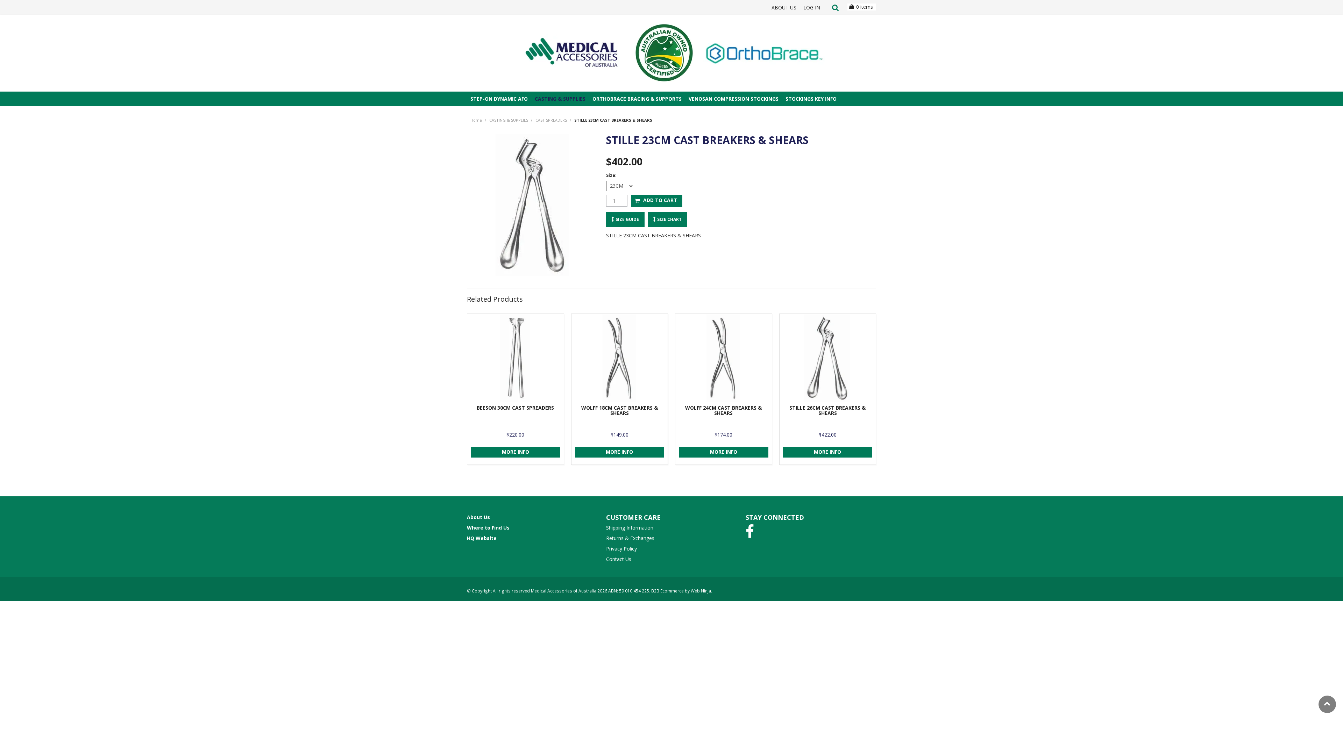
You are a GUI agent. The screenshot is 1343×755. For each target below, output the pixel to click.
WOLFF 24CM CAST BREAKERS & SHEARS (723, 410)
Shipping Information (629, 527)
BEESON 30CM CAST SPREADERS (515, 407)
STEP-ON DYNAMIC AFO (499, 98)
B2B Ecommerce (667, 591)
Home (476, 120)
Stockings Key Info (811, 98)
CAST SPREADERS (551, 120)
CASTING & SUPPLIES (560, 98)
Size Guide (627, 219)
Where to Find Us (488, 527)
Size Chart (669, 219)
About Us (784, 7)
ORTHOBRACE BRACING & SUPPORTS (637, 98)
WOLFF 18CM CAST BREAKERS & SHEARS (619, 410)
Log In (811, 7)
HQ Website (482, 538)
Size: (611, 175)
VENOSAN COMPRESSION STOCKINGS (734, 98)
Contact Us (618, 559)
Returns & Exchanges (630, 538)
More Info (515, 451)
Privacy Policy (621, 548)
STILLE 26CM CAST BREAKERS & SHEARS (827, 410)
